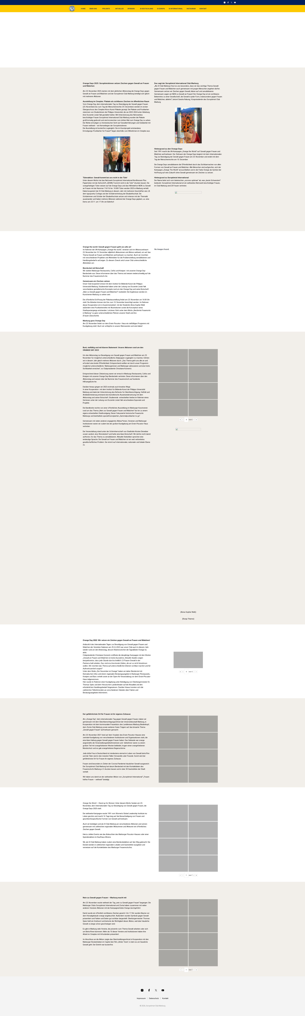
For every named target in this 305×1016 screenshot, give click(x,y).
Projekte (106, 9)
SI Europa (161, 9)
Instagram (191, 9)
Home (83, 9)
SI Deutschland (146, 9)
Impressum (141, 998)
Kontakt (203, 9)
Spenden (131, 9)
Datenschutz (154, 998)
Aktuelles (119, 9)
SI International (176, 9)
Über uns (93, 9)
